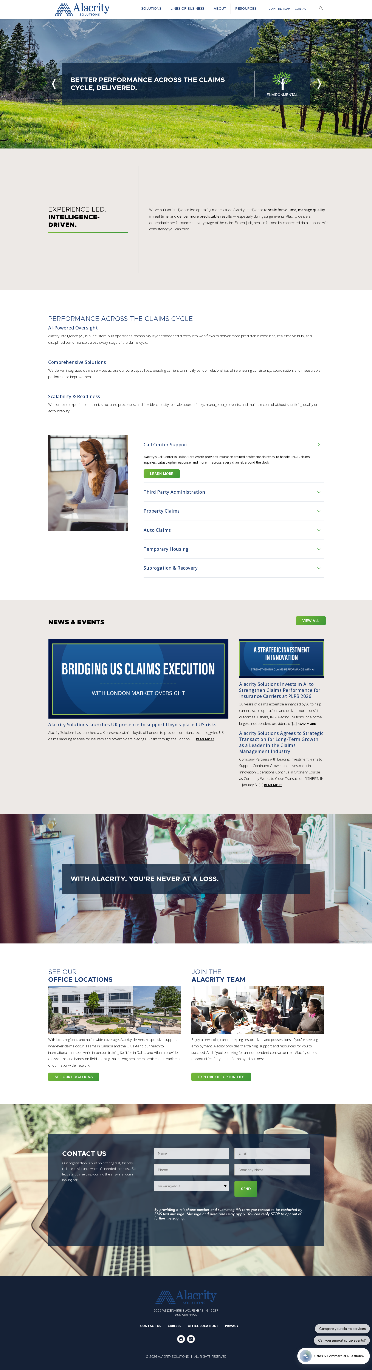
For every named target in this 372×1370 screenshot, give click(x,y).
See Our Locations (74, 1077)
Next (319, 84)
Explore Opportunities (221, 1077)
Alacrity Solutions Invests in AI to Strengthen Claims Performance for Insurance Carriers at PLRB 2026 (280, 690)
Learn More (161, 474)
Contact (301, 9)
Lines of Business (187, 8)
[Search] (321, 9)
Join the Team (279, 9)
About (220, 8)
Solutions (151, 8)
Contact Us (150, 1326)
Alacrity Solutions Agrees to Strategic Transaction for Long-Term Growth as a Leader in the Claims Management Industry (281, 742)
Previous (53, 84)
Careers (174, 1326)
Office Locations (203, 1326)
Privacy (232, 1326)
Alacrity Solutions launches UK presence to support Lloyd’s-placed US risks (132, 725)
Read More (205, 739)
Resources (246, 8)
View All (310, 621)
